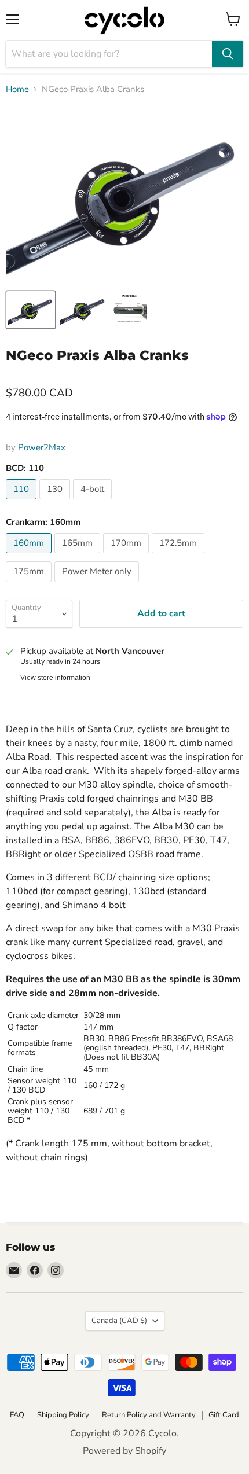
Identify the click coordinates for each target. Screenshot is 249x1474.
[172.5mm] (179, 556)
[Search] (227, 54)
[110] (22, 502)
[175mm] (30, 585)
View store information (55, 678)
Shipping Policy (63, 1415)
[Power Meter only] (98, 585)
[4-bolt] (94, 502)
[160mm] (30, 556)
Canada (119, 1320)
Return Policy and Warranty (149, 1415)
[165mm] (78, 556)
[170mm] (127, 556)
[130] (56, 502)
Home (17, 89)
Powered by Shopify (124, 1450)
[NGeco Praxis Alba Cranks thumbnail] (30, 309)
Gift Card (223, 1415)
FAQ (17, 1415)
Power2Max (41, 447)
